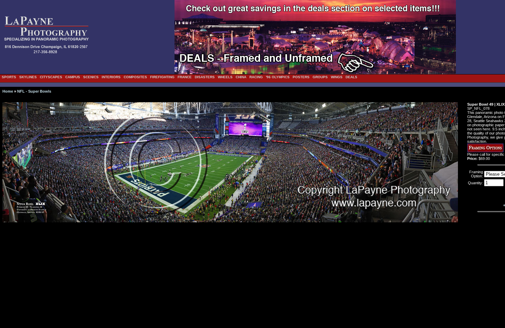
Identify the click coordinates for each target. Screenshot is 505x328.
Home (7, 91)
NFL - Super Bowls (34, 91)
